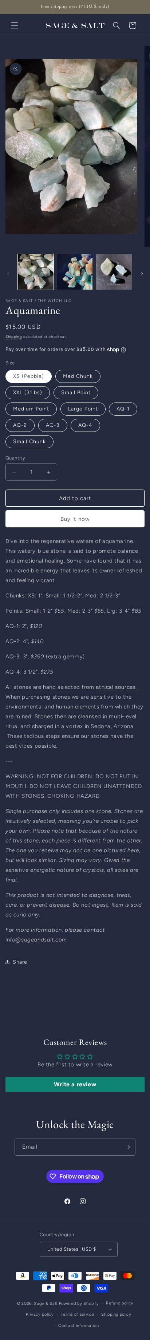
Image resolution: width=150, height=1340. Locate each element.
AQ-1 (123, 409)
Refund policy (119, 1303)
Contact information (78, 1325)
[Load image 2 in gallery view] (75, 272)
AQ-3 (53, 425)
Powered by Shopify (79, 1303)
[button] (15, 25)
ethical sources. (117, 687)
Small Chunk (29, 441)
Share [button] (20, 962)
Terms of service (77, 1314)
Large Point (83, 409)
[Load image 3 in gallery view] (114, 272)
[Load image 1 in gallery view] (36, 272)
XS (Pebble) (28, 376)
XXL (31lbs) (27, 392)
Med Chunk (78, 376)
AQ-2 (20, 425)
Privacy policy (40, 1314)
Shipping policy (116, 1314)
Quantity (15, 458)
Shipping (13, 336)
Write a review (75, 1084)
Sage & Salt (46, 1303)
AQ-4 (85, 425)
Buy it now (75, 519)
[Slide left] (8, 274)
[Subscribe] (127, 1147)
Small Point (76, 392)
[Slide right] (142, 274)
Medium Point (31, 409)
